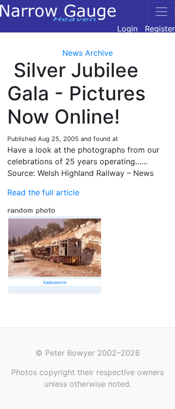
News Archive (87, 53)
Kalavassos (55, 282)
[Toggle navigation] (161, 11)
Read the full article (43, 192)
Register (160, 28)
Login (127, 28)
